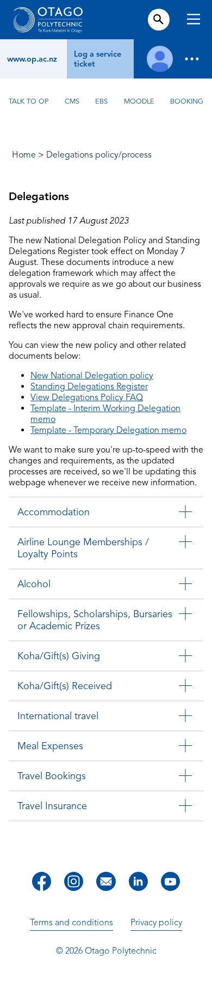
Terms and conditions (71, 922)
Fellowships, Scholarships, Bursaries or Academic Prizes (94, 620)
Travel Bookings (51, 776)
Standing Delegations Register (89, 386)
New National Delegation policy (91, 375)
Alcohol (34, 584)
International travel (57, 716)
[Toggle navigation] (193, 20)
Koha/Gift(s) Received (64, 686)
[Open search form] (158, 19)
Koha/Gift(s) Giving (58, 656)
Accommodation (53, 512)
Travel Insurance (52, 806)
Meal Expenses (50, 746)
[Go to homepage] (48, 19)
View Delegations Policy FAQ (86, 397)
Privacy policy (156, 922)
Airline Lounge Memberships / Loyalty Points (83, 548)
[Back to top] (200, 984)
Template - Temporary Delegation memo (108, 430)
